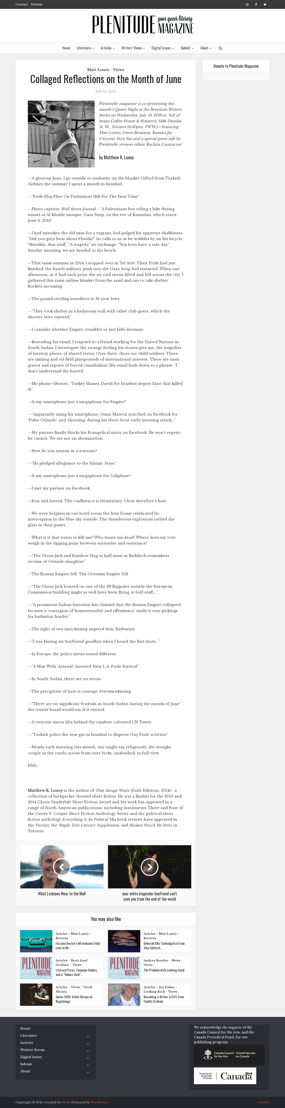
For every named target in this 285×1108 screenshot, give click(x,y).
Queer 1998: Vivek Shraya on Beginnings (74, 999)
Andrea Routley (156, 960)
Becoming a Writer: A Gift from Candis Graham (164, 999)
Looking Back (154, 992)
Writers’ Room (132, 48)
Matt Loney (98, 69)
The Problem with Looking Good (164, 969)
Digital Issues (161, 48)
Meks (66, 1102)
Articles (106, 48)
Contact (22, 4)
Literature (84, 48)
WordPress (98, 1102)
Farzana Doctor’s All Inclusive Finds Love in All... (78, 945)
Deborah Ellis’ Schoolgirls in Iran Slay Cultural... (164, 945)
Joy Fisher (167, 987)
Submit (36, 4)
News (176, 960)
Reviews (62, 938)
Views (118, 69)
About (204, 48)
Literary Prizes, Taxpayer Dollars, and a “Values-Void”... (77, 972)
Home (66, 48)
